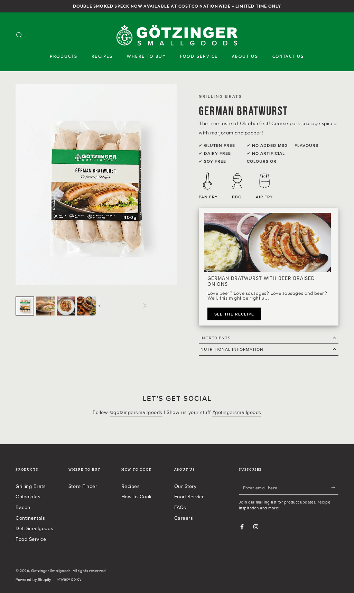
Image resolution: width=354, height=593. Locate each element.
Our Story (185, 486)
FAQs (180, 507)
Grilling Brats (31, 486)
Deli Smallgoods (34, 528)
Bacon (23, 507)
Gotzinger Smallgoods (51, 570)
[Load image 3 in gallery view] (66, 306)
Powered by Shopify (33, 579)
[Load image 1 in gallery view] (25, 306)
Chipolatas (28, 496)
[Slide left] (47, 306)
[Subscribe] (334, 488)
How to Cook (136, 496)
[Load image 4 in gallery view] (86, 306)
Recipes (130, 486)
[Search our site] (19, 35)
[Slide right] (145, 306)
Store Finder (82, 486)
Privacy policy (69, 579)
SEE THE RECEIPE (234, 314)
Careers (183, 517)
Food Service (31, 539)
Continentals (30, 517)
